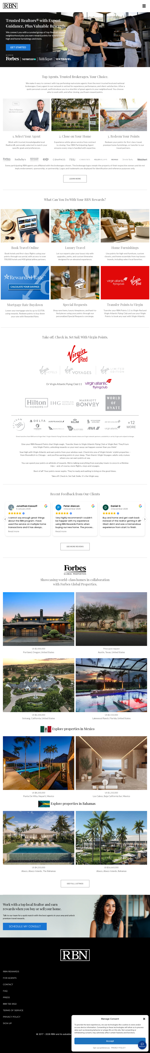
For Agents (10, 978)
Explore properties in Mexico (73, 729)
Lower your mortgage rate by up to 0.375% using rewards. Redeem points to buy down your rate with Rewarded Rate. (25, 313)
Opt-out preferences (101, 1048)
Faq (5, 991)
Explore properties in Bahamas (73, 803)
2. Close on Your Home (75, 136)
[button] (144, 1018)
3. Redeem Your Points (123, 136)
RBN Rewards (11, 971)
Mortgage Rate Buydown (25, 304)
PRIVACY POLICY (118, 1048)
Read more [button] (13, 531)
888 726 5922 (10, 1004)
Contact (8, 984)
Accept (110, 1041)
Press (6, 997)
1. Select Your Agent (26, 136)
